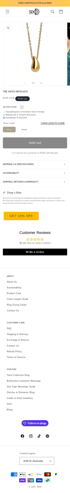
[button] (7, 12)
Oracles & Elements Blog (20, 392)
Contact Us (13, 310)
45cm (26, 130)
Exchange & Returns (18, 340)
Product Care (14, 293)
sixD (33, 487)
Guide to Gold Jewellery (20, 398)
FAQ (9, 328)
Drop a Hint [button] (14, 192)
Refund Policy (14, 351)
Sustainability (14, 287)
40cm (11, 130)
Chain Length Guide (53, 123)
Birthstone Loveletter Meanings (24, 381)
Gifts (9, 404)
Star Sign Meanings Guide (21, 386)
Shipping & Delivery (17, 334)
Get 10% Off (21, 216)
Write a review (35, 251)
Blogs (10, 409)
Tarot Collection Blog (18, 375)
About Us (12, 282)
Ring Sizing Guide (16, 305)
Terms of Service (16, 357)
